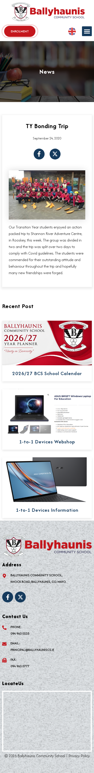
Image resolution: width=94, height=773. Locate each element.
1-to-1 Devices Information (47, 509)
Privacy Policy (79, 755)
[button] (87, 31)
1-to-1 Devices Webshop (47, 441)
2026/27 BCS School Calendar (47, 373)
